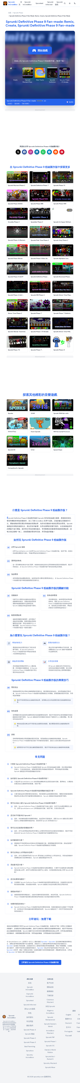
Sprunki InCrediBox (27, 3)
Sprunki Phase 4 (30, 1030)
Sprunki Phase (18, 13)
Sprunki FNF (50, 1037)
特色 (29, 1013)
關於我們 (29, 1025)
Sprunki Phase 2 (30, 1038)
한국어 (68, 1027)
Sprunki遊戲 (59, 3)
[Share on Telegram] (49, 151)
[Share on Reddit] (55, 151)
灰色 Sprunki (50, 1006)
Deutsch (68, 1023)
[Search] (65, 3)
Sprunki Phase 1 (50, 1041)
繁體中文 (68, 1019)
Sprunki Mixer (50, 1067)
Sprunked (39, 3)
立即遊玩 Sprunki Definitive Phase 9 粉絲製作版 (40, 962)
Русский (68, 1036)
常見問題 (29, 1021)
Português (68, 1031)
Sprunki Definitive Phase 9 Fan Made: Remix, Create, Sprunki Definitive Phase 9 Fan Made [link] (39, 16)
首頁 (20, 3)
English (68, 1015)
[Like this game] (67, 102)
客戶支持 (50, 983)
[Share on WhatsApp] (43, 151)
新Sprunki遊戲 (29, 1009)
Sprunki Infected (49, 3)
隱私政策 (50, 987)
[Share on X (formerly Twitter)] (18, 151)
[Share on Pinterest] (61, 151)
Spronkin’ (44, 942)
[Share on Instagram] (30, 151)
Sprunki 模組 (29, 1034)
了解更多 (50, 995)
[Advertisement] (40, 125)
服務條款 (50, 991)
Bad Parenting (29, 1046)
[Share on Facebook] (24, 151)
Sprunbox (30, 1051)
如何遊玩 (29, 1017)
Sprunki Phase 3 (30, 1042)
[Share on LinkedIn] (36, 151)
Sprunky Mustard (50, 1063)
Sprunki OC (50, 1046)
